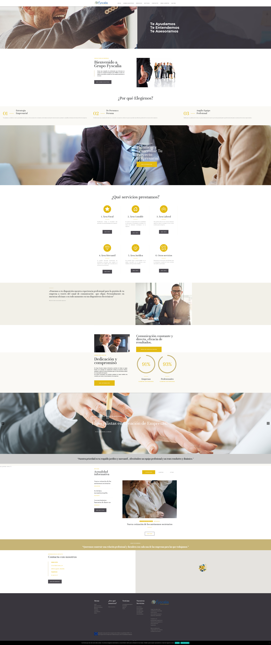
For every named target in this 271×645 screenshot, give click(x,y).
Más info (107, 231)
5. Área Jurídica (135, 255)
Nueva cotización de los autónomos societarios (102, 482)
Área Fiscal (139, 606)
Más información (185, 642)
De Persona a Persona (112, 112)
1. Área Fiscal (107, 216)
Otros (123, 608)
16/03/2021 (97, 505)
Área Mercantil (140, 611)
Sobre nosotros (97, 605)
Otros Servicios (140, 614)
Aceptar (177, 642)
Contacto (96, 610)
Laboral (124, 607)
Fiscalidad (124, 605)
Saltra (95, 613)
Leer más (149, 533)
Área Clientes (97, 611)
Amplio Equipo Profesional (203, 112)
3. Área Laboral (164, 216)
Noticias (96, 608)
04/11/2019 (97, 495)
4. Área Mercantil (107, 255)
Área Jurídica (139, 612)
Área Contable (140, 608)
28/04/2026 (97, 486)
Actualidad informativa (146, 521)
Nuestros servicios (98, 607)
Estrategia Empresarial (22, 112)
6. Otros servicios (163, 255)
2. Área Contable (135, 216)
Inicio (95, 604)
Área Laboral (139, 609)
